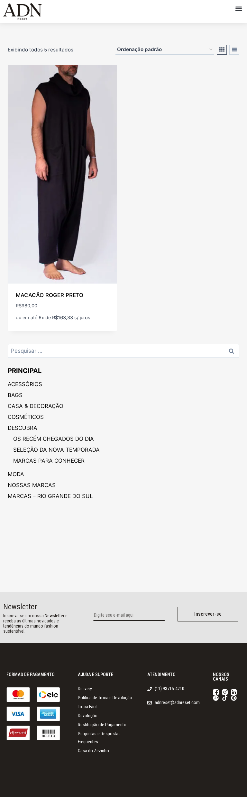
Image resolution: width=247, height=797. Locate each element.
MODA (16, 474)
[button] (238, 8)
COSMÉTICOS (26, 417)
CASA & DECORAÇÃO (35, 406)
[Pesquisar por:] (123, 351)
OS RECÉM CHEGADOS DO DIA (53, 439)
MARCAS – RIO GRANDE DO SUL (50, 496)
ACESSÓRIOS (25, 384)
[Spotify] (216, 698)
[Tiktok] (225, 698)
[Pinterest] (234, 698)
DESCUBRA (22, 428)
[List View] (234, 50)
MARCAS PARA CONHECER (49, 460)
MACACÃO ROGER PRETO (49, 295)
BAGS (15, 395)
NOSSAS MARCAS (32, 485)
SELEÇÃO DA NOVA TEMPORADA (56, 450)
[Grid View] (222, 50)
